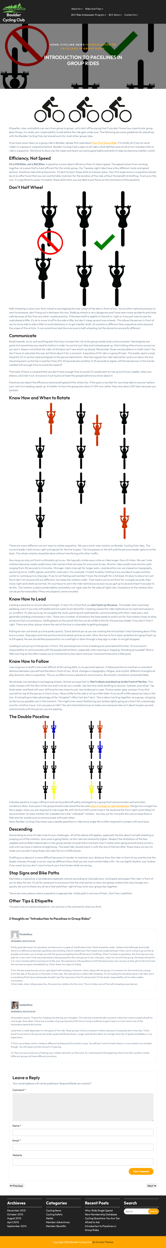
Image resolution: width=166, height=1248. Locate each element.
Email (16, 1140)
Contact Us (130, 14)
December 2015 (16, 1210)
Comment (19, 1090)
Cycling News (73, 44)
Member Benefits (56, 1226)
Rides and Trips (93, 8)
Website (17, 1155)
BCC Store (114, 14)
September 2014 (17, 1226)
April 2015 (13, 1222)
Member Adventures (58, 1222)
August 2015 (14, 1218)
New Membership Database (101, 1214)
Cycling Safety (54, 1214)
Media (49, 1218)
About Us (76, 8)
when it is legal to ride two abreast (109, 806)
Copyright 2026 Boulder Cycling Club (83, 1242)
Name (16, 1125)
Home (54, 44)
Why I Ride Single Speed (99, 1210)
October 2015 (15, 1214)
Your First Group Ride (104, 142)
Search (153, 1211)
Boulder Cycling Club (14, 17)
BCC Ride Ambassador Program (87, 14)
